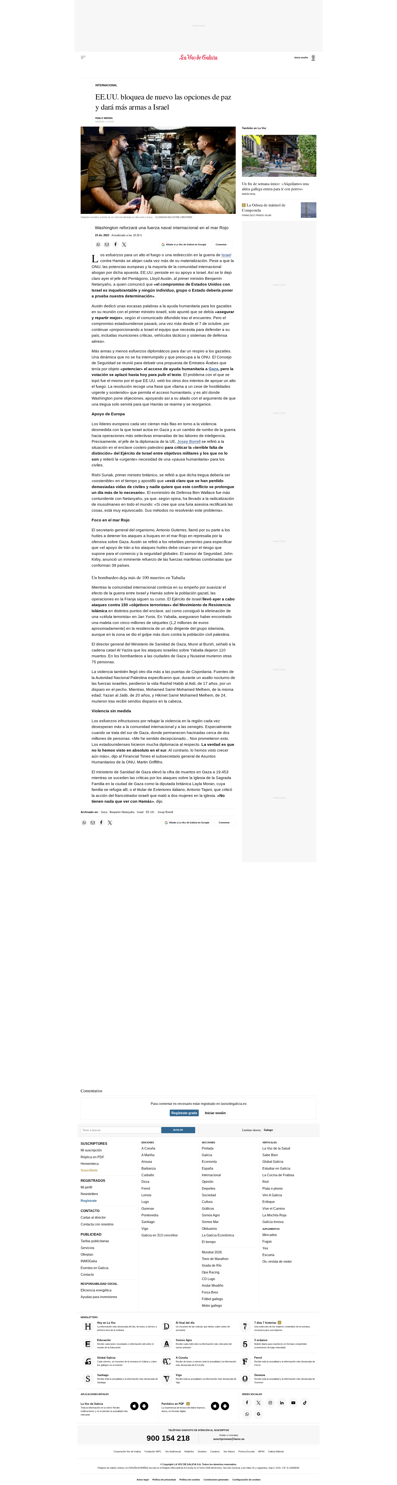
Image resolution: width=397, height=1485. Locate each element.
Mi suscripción (91, 1150)
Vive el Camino (273, 1208)
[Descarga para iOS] (134, 1406)
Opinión (207, 1181)
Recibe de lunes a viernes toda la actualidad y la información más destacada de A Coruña (206, 1361)
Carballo (147, 1175)
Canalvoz (215, 1451)
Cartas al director (93, 1217)
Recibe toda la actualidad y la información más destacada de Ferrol (284, 1361)
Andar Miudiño (212, 1285)
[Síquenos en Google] (259, 1414)
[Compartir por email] (106, 244)
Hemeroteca (90, 1163)
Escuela (268, 1254)
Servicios (87, 1247)
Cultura (207, 1202)
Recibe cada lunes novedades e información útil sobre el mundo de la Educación (125, 1344)
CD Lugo (208, 1278)
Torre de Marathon (215, 1259)
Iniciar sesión (215, 1113)
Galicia (207, 1155)
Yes (265, 1248)
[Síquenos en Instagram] (270, 1402)
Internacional (211, 1175)
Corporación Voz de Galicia (127, 1451)
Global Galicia (272, 1161)
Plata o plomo (272, 1188)
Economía (209, 1161)
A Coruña (148, 1148)
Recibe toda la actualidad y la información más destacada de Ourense (284, 1379)
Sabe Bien (270, 1155)
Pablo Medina (104, 118)
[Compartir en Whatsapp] (98, 244)
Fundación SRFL (153, 1451)
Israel (226, 255)
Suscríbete (89, 1170)
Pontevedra (149, 1215)
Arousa (146, 1161)
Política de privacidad (164, 1479)
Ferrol (145, 1188)
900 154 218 (168, 1438)
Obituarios (209, 1228)
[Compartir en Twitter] (124, 244)
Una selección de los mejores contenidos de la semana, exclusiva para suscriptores (282, 1326)
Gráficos (208, 1208)
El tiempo (209, 1242)
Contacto (87, 1274)
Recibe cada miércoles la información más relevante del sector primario (204, 1344)
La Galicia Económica (218, 1235)
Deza (145, 1181)
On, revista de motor (277, 1261)
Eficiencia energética (96, 1290)
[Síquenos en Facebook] (247, 1402)
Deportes (208, 1188)
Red (265, 1181)
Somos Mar (210, 1222)
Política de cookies (189, 1479)
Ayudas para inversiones (99, 1297)
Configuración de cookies (246, 1479)
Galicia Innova (272, 1222)
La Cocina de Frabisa (278, 1175)
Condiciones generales (216, 1479)
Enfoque (268, 1202)
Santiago (148, 1222)
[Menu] (83, 57)
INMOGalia (89, 1261)
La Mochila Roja (274, 1215)
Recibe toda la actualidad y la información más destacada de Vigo (206, 1379)
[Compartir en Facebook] (115, 244)
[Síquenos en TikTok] (305, 1402)
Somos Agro (211, 1215)
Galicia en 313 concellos (159, 1235)
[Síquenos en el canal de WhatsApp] (247, 1414)
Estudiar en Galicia (276, 1168)
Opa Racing (210, 1272)
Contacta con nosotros (97, 1224)
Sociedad (209, 1195)
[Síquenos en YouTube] (293, 1402)
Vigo (144, 1228)
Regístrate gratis (184, 1113)
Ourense (147, 1208)
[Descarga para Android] (144, 1406)
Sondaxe (202, 1451)
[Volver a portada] (198, 57)
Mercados (269, 1234)
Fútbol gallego (212, 1299)
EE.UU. (150, 812)
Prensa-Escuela (246, 1451)
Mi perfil (86, 1187)
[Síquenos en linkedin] (282, 1402)
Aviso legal (143, 1479)
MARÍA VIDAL (249, 194)
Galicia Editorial (275, 1451)
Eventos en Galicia (94, 1267)
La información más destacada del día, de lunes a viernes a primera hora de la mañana (127, 1326)
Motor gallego (212, 1305)
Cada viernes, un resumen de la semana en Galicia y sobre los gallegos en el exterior (127, 1361)
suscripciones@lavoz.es (228, 1439)
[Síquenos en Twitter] (259, 1402)
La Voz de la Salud (276, 1148)
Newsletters (89, 1194)
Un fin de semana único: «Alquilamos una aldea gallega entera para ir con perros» (275, 186)
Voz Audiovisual (173, 1451)
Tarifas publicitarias (95, 1241)
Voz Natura (229, 1451)
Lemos (146, 1195)
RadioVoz (189, 1451)
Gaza (213, 369)
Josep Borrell (189, 441)
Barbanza (148, 1168)
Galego (268, 1130)
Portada (207, 1148)
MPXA (261, 1451)
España (207, 1168)
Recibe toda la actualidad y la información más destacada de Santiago (127, 1379)
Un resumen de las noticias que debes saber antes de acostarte (203, 1326)
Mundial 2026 (212, 1252)
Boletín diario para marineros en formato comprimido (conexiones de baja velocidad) (280, 1344)
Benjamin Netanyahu (122, 812)
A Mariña (147, 1155)
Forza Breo (210, 1292)
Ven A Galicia (272, 1195)
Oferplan (87, 1254)
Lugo (145, 1202)
